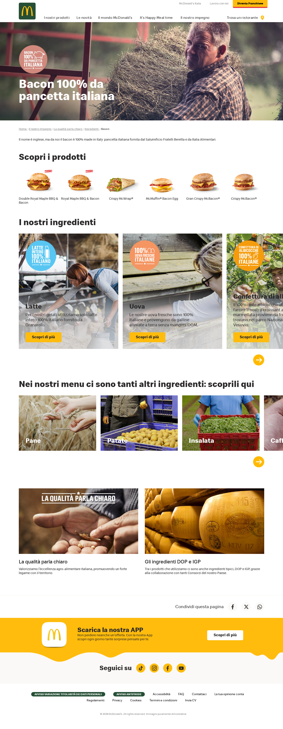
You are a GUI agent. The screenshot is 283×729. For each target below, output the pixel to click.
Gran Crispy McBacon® (203, 198)
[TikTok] (140, 668)
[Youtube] (181, 668)
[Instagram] (154, 668)
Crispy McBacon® (244, 198)
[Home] (27, 11)
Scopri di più (225, 635)
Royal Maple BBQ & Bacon (80, 198)
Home (23, 129)
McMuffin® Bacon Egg (162, 198)
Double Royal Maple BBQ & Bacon (38, 200)
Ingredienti (92, 129)
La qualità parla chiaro (68, 129)
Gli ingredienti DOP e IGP (173, 562)
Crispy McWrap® (121, 198)
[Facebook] (167, 668)
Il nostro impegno (40, 129)
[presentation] (258, 359)
